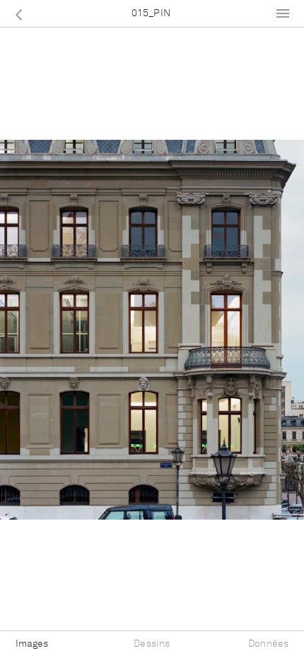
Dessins (152, 644)
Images (32, 644)
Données (268, 644)
